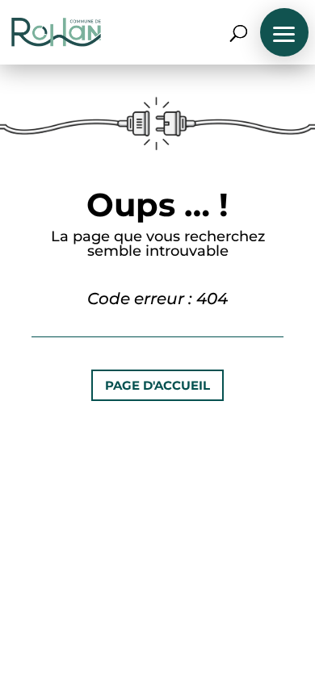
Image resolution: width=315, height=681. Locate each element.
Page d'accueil (157, 385)
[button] (284, 32)
